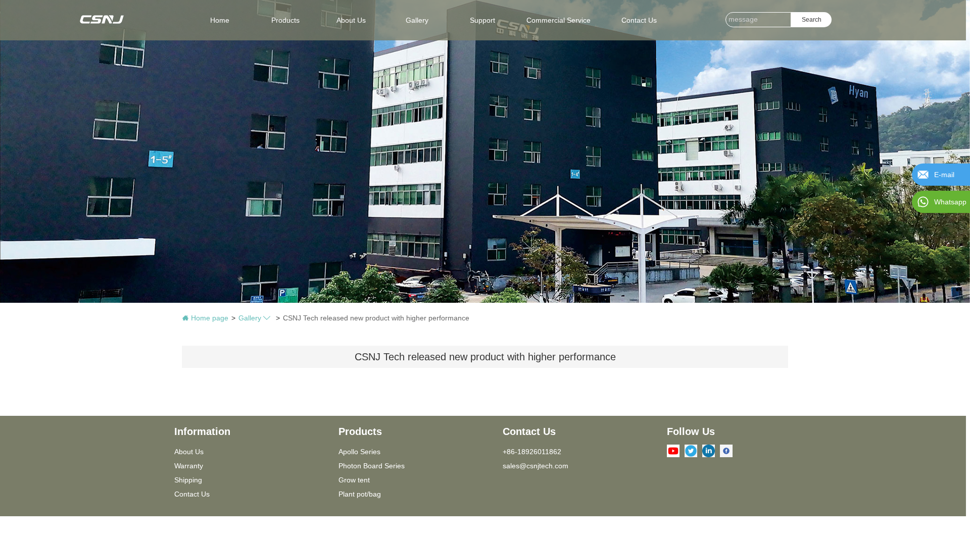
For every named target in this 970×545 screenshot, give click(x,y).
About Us (189, 452)
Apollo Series (359, 452)
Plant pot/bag (359, 494)
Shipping (188, 480)
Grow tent (354, 480)
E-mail (944, 175)
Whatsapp (950, 202)
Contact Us (192, 494)
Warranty (188, 466)
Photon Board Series (371, 466)
